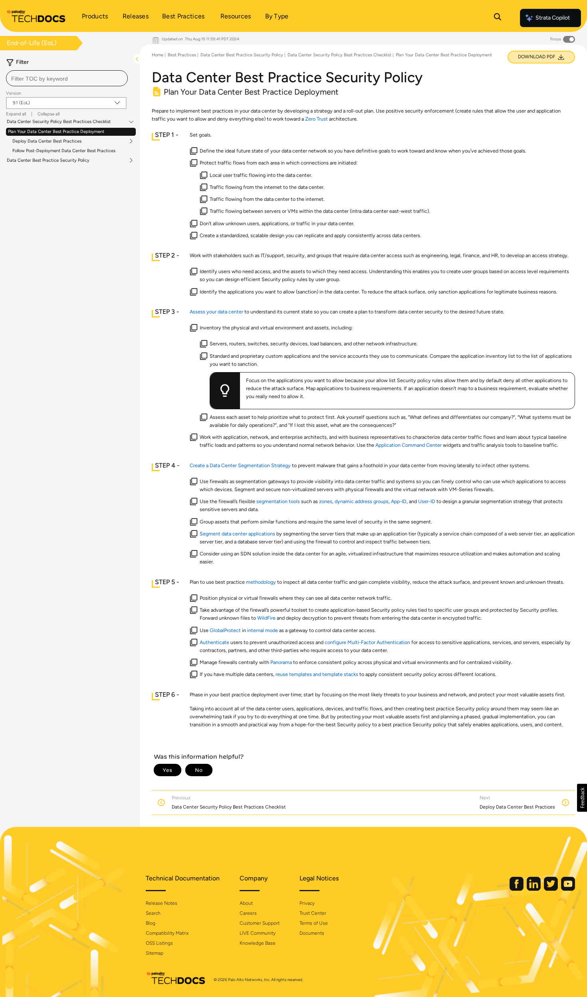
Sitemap (154, 953)
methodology (261, 582)
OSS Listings (159, 943)
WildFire (266, 618)
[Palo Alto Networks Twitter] (551, 889)
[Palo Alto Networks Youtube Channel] (568, 889)
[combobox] (67, 78)
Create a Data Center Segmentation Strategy (240, 465)
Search (153, 913)
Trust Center (312, 913)
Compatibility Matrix (167, 933)
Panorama (281, 662)
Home (157, 54)
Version (13, 93)
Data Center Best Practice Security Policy (48, 160)
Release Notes (161, 903)
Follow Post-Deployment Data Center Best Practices (63, 150)
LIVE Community (258, 933)
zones (325, 501)
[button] (582, 798)
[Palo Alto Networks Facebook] (517, 889)
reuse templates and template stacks (317, 674)
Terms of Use (313, 923)
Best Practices (182, 54)
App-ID (399, 501)
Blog (150, 923)
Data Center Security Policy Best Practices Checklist (59, 121)
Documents (311, 933)
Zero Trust (316, 119)
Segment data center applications (237, 534)
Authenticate (214, 642)
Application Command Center (408, 445)
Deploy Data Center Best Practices (46, 141)
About (246, 903)
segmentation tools (278, 501)
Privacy (307, 903)
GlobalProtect (225, 630)
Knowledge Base (258, 943)
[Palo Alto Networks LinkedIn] (534, 889)
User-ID (426, 501)
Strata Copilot (552, 17)
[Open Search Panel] (498, 18)
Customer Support (260, 923)
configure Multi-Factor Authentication (367, 642)
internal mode (262, 630)
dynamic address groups (362, 501)
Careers (248, 913)
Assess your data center (216, 312)
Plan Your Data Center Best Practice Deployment (56, 131)
